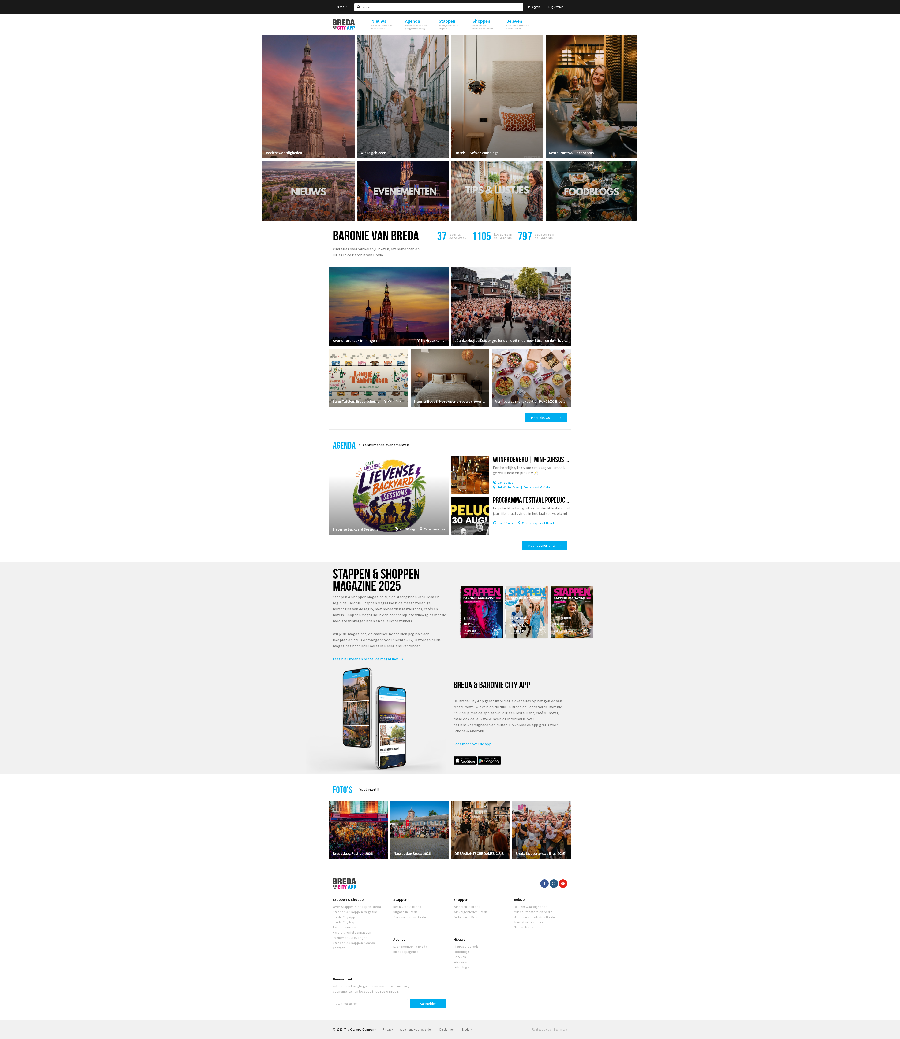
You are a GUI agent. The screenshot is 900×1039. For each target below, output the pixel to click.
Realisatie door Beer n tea (549, 1030)
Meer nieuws (540, 418)
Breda (341, 7)
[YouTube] (563, 883)
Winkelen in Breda (467, 907)
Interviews (461, 962)
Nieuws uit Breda (466, 946)
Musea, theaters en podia (533, 912)
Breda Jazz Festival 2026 (353, 853)
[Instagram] (554, 883)
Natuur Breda (524, 927)
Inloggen (534, 7)
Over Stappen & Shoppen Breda (357, 907)
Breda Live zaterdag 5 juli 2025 (540, 853)
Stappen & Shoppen (349, 899)
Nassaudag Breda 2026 (412, 853)
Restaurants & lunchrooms (571, 152)
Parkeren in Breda (467, 917)
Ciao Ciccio (396, 401)
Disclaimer (446, 1030)
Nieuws (459, 939)
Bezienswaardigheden (284, 152)
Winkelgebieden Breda (471, 912)
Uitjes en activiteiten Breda (534, 917)
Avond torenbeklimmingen (355, 340)
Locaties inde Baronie (503, 236)
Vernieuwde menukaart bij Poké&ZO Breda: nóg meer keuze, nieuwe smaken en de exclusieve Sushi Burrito (531, 401)
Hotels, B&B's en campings (476, 152)
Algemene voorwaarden (416, 1030)
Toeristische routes (529, 922)
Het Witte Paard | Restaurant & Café (523, 487)
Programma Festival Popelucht (532, 500)
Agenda (344, 445)
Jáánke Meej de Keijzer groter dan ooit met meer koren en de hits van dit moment (511, 340)
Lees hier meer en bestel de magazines (366, 658)
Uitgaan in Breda (405, 912)
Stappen (400, 899)
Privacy (388, 1030)
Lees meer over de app (473, 743)
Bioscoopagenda (406, 952)
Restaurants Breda (407, 907)
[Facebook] (544, 883)
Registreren (555, 7)
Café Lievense (434, 529)
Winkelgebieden (373, 152)
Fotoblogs (461, 967)
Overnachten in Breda (409, 917)
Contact (339, 948)
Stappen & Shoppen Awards (354, 943)
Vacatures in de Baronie (545, 236)
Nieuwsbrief (342, 979)
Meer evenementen (543, 545)
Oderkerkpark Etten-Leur (541, 523)
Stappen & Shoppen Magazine (355, 912)
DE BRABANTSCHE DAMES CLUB (479, 853)
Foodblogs (462, 952)
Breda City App (344, 917)
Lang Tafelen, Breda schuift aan (356, 401)
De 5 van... (461, 957)
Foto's (342, 790)
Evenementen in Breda (410, 946)
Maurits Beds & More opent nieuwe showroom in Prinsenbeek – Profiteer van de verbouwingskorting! (450, 401)
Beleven (520, 899)
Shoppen (461, 899)
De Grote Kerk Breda (433, 340)
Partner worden (344, 927)
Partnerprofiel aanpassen (352, 932)
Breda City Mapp (345, 922)
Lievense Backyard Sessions (355, 529)
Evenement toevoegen (350, 938)
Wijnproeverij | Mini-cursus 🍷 (534, 459)
